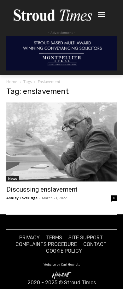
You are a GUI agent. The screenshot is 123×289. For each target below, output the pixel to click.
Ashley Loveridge (22, 197)
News (12, 178)
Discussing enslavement (42, 189)
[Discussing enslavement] (61, 141)
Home (11, 81)
